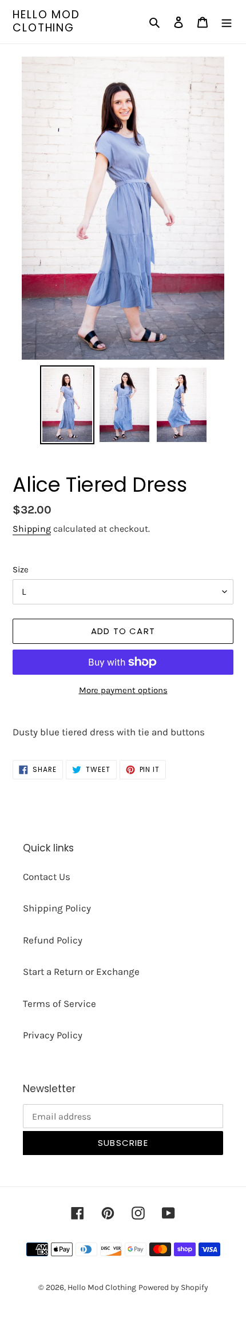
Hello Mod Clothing (46, 22)
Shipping (32, 528)
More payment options (123, 690)
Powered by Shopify (173, 1287)
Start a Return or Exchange (81, 971)
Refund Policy (52, 940)
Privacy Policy (52, 1035)
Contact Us (46, 876)
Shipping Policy (57, 908)
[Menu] (227, 22)
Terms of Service (59, 1003)
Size (21, 569)
